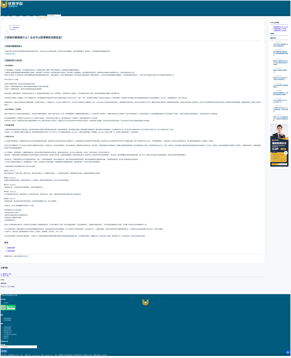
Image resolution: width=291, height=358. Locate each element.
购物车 (7, 12)
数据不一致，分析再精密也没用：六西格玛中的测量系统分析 (280, 118)
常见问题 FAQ (7, 332)
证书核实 (21, 16)
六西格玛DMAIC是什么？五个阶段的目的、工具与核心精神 (280, 109)
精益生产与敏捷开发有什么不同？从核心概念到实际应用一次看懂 (280, 62)
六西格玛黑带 (11, 251)
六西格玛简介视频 (9, 54)
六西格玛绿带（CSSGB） (280, 28)
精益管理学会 (16, 27)
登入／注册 (5, 9)
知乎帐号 (25, 256)
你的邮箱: (3, 344)
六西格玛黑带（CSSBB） (280, 30)
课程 (8, 16)
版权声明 (6, 338)
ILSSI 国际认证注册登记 (10, 334)
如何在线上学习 (8, 330)
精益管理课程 (7, 318)
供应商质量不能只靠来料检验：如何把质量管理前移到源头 (280, 53)
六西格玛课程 (7, 320)
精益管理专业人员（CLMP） (281, 27)
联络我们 (6, 336)
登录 (13, 286)
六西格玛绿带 (11, 248)
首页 (3, 16)
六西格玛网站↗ (42, 16)
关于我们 (28, 16)
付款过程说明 (7, 329)
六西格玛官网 (7, 327)
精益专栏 (14, 16)
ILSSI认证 (13, 29)
